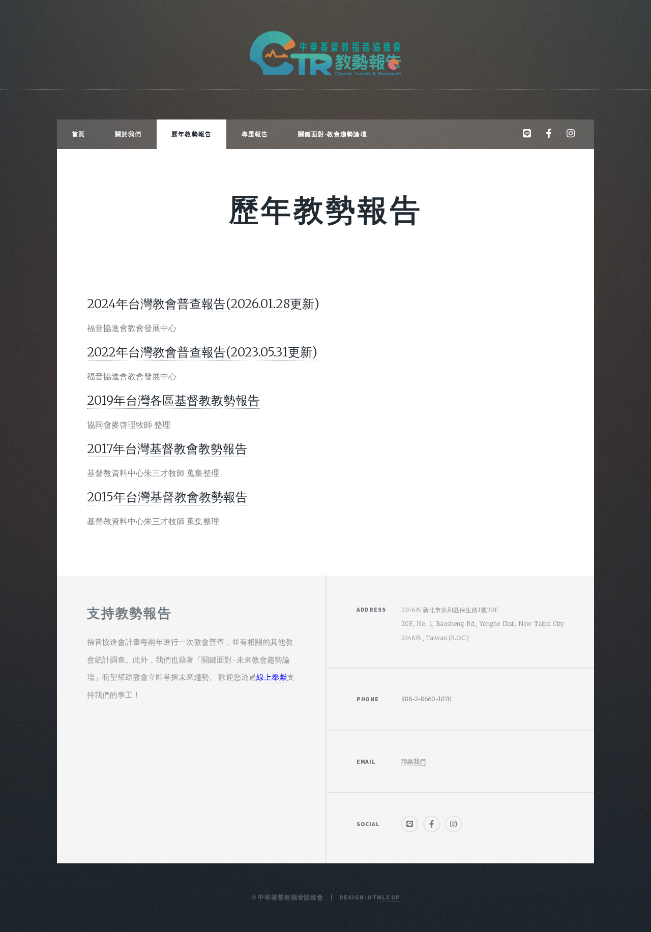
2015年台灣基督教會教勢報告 (167, 497)
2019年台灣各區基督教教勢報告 (173, 400)
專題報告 (255, 134)
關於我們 (128, 134)
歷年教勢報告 (191, 134)
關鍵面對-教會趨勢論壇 (332, 134)
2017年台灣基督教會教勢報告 (167, 449)
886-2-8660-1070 (426, 699)
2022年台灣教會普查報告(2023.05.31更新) (202, 352)
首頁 (78, 134)
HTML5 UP (384, 897)
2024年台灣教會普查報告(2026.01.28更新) (203, 304)
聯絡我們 (413, 761)
